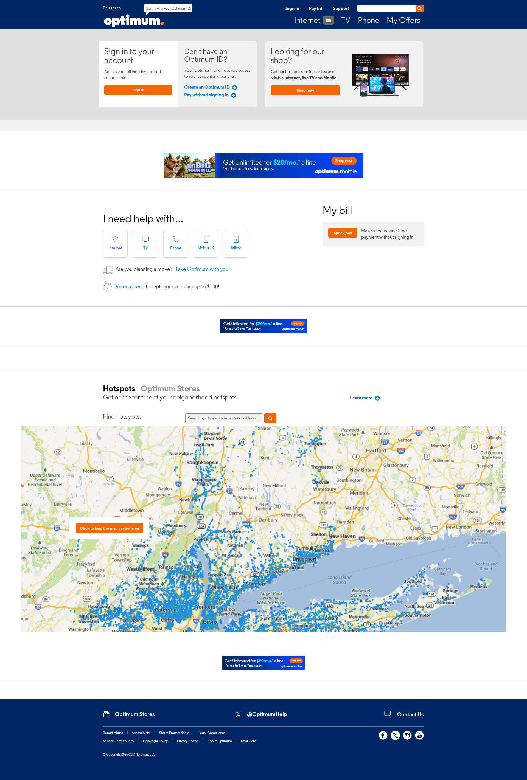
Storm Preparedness (174, 732)
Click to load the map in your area (109, 528)
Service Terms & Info (118, 741)
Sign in (292, 8)
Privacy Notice (187, 741)
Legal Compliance (212, 732)
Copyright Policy (155, 741)
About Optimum (220, 741)
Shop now (305, 90)
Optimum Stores (170, 388)
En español (112, 7)
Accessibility (141, 732)
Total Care (248, 741)
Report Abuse (113, 732)
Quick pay (343, 232)
